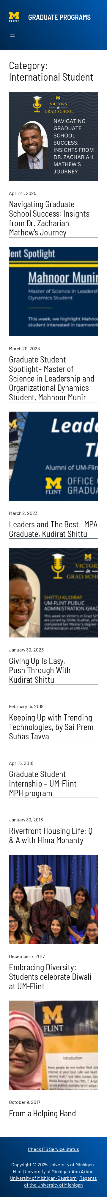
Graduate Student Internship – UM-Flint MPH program (43, 783)
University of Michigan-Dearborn (43, 1178)
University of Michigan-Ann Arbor (59, 1171)
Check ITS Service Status (53, 1149)
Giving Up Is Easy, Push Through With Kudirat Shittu (40, 670)
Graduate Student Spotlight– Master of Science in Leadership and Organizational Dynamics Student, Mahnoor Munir (52, 378)
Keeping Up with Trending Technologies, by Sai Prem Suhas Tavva (51, 727)
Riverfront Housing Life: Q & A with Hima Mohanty (50, 835)
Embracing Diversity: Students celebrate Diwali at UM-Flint (50, 976)
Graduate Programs (59, 17)
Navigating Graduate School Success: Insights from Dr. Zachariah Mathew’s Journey (49, 218)
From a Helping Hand (42, 1113)
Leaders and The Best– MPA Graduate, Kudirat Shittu (53, 529)
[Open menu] (12, 34)
